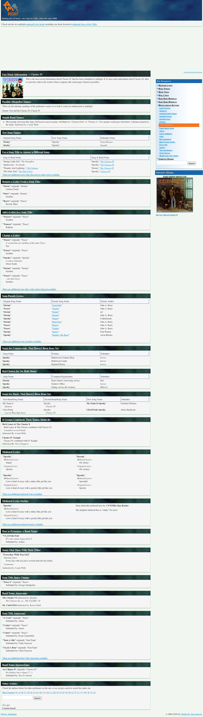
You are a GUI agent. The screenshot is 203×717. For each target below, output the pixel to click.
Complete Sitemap (166, 159)
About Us (163, 111)
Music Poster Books (167, 142)
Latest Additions (165, 134)
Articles (162, 122)
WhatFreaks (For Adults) (169, 156)
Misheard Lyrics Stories (15, 501)
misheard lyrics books (35, 24)
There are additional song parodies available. (22, 341)
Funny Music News (166, 128)
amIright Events (165, 117)
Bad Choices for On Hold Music (19, 371)
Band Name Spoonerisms (15, 665)
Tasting (55, 328)
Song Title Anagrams (13, 613)
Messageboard (165, 139)
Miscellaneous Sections (169, 105)
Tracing (55, 308)
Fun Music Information (14, 74)
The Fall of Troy (26, 171)
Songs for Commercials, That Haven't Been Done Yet (30, 348)
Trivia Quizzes (164, 153)
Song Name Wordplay (168, 102)
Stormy (55, 311)
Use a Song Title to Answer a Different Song (25, 152)
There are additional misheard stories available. (22, 524)
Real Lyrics (164, 95)
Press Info (163, 145)
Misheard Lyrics (11, 452)
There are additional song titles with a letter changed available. (29, 289)
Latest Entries (164, 108)
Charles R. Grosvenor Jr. (191, 714)
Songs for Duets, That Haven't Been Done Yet (26, 394)
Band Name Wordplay (168, 99)
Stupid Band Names (12, 117)
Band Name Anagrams (14, 593)
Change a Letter (11, 235)
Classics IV (105, 171)
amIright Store (165, 119)
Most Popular (8, 692)
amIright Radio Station (168, 114)
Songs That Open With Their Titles (21, 550)
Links (161, 137)
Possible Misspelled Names (16, 101)
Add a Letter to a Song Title (17, 212)
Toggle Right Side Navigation (193, 72)
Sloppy (55, 318)
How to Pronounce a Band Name (19, 531)
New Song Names (11, 132)
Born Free (56, 321)
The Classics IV (107, 161)
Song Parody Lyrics (12, 296)
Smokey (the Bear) (60, 334)
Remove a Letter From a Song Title (21, 181)
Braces (55, 325)
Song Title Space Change (15, 577)
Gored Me (56, 305)
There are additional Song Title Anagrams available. (25, 658)
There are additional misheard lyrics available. (22, 493)
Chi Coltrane (32, 168)
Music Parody (164, 89)
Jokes (161, 131)
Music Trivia (164, 92)
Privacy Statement (9, 714)
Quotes (162, 148)
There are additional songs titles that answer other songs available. (31, 174)
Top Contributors (165, 150)
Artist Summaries (166, 125)
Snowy (55, 331)
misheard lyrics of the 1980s (84, 24)
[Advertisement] (101, 48)
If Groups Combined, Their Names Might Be (26, 419)
